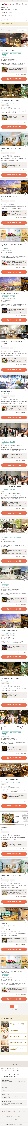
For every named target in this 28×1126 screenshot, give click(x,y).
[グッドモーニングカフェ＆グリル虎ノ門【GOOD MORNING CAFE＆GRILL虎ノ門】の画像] (14, 717)
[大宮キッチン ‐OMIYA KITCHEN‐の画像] (14, 770)
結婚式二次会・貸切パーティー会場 (8, 1070)
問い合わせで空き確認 (15, 805)
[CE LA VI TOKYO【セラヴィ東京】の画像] (14, 187)
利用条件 (14, 1111)
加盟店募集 (23, 1114)
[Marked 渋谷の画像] (14, 914)
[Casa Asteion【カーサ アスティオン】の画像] (14, 91)
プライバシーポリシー (21, 1111)
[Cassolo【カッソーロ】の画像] (14, 382)
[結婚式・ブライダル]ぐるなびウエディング (9, 1068)
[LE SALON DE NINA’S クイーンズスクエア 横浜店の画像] (14, 332)
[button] (14, 1081)
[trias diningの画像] (14, 818)
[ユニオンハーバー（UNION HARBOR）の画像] (14, 430)
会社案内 (4, 1111)
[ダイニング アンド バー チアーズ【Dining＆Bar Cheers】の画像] (14, 235)
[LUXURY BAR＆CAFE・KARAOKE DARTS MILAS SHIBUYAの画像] (14, 40)
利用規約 (9, 1111)
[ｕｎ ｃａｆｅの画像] (14, 526)
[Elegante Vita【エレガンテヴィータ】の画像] (14, 139)
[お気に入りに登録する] (25, 46)
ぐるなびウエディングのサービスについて (13, 1116)
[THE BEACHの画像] (14, 573)
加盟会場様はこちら (15, 1114)
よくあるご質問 (14, 1119)
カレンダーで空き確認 (15, 78)
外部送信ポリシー (6, 1114)
